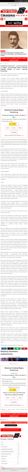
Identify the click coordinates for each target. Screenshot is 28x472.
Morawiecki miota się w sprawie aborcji (6, 423)
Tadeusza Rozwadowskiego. (16, 150)
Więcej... (2, 466)
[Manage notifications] (3, 469)
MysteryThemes (14, 470)
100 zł (19, 128)
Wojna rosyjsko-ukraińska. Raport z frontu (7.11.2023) (20, 423)
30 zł (8, 128)
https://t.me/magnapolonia (13, 427)
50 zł (14, 128)
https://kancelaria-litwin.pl (6, 411)
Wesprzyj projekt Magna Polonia (14, 26)
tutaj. (23, 345)
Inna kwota (14, 132)
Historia (3, 51)
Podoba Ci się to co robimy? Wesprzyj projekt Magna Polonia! (14, 59)
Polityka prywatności (17, 468)
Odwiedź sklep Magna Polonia (14, 23)
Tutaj (22, 135)
